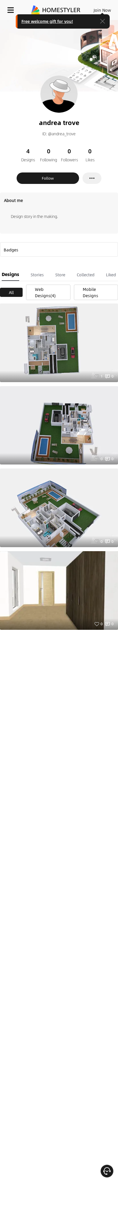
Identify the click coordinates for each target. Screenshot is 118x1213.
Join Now (102, 10)
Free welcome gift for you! (47, 21)
